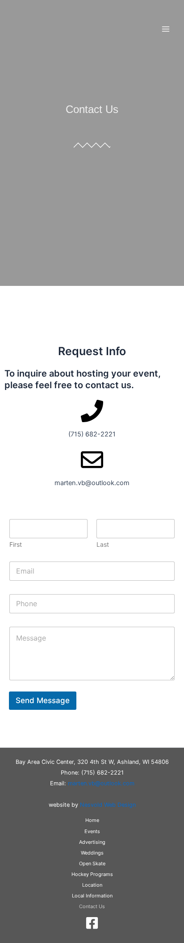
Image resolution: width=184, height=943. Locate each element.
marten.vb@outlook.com (101, 783)
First (15, 544)
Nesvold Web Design (108, 804)
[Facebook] (92, 923)
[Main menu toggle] (165, 29)
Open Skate (92, 863)
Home (92, 820)
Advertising (92, 842)
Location (92, 885)
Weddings (92, 853)
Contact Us (92, 906)
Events (92, 831)
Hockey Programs (92, 874)
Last (102, 544)
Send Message (43, 700)
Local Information (92, 896)
